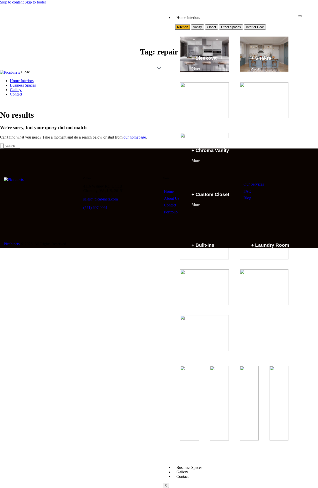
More (196, 68)
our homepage (134, 137)
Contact (182, 476)
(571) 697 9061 (95, 207)
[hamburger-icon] (300, 16)
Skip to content (12, 2)
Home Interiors (188, 17)
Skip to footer (35, 2)
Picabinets (12, 244)
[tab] (182, 27)
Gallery (182, 472)
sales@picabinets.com (100, 199)
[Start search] (2, 146)
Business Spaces (189, 467)
